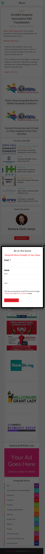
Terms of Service (22, 293)
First (6, 274)
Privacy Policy (8, 293)
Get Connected (11, 300)
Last (6, 283)
